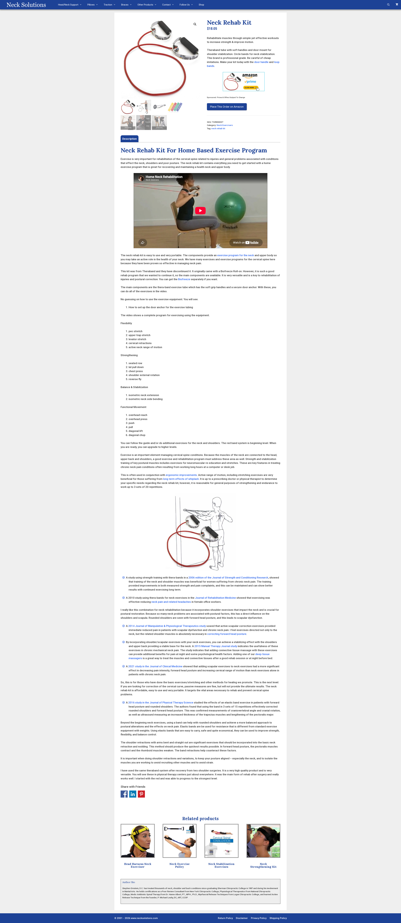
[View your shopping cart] (397, 4)
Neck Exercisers (225, 125)
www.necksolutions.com (144, 918)
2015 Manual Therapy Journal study (215, 646)
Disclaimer (242, 918)
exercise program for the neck (235, 255)
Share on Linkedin (132, 794)
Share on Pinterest (141, 794)
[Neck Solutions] (26, 4)
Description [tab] (129, 138)
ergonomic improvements (181, 475)
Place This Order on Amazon (227, 106)
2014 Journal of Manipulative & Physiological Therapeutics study (167, 625)
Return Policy (225, 918)
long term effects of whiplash (181, 478)
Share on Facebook (124, 794)
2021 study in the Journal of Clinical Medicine (155, 666)
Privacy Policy (258, 918)
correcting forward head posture (226, 633)
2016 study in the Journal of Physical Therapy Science (160, 702)
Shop (201, 4)
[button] (195, 24)
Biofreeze (184, 279)
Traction (108, 4)
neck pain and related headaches (171, 601)
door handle (261, 62)
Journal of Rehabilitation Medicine (215, 597)
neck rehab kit (218, 128)
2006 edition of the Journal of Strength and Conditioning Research (228, 577)
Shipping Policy (278, 918)
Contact (166, 4)
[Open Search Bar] (388, 4)
